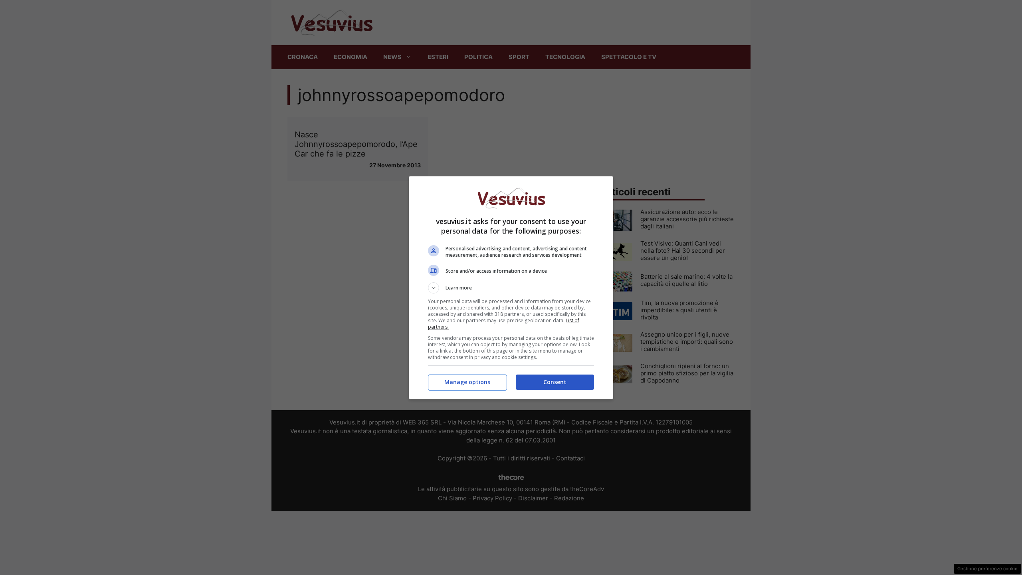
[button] (511, 287)
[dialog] (511, 287)
